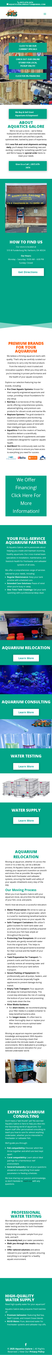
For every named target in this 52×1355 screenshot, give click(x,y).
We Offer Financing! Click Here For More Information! (26, 495)
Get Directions (27, 272)
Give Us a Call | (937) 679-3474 (28, 166)
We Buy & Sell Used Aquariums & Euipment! (26, 114)
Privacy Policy (37, 1351)
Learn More (26, 658)
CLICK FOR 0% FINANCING (27, 76)
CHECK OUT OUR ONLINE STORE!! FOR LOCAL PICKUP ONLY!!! (28, 62)
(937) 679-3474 (26, 2)
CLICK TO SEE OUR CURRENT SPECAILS (28, 48)
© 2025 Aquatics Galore (19, 1348)
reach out (27, 1181)
